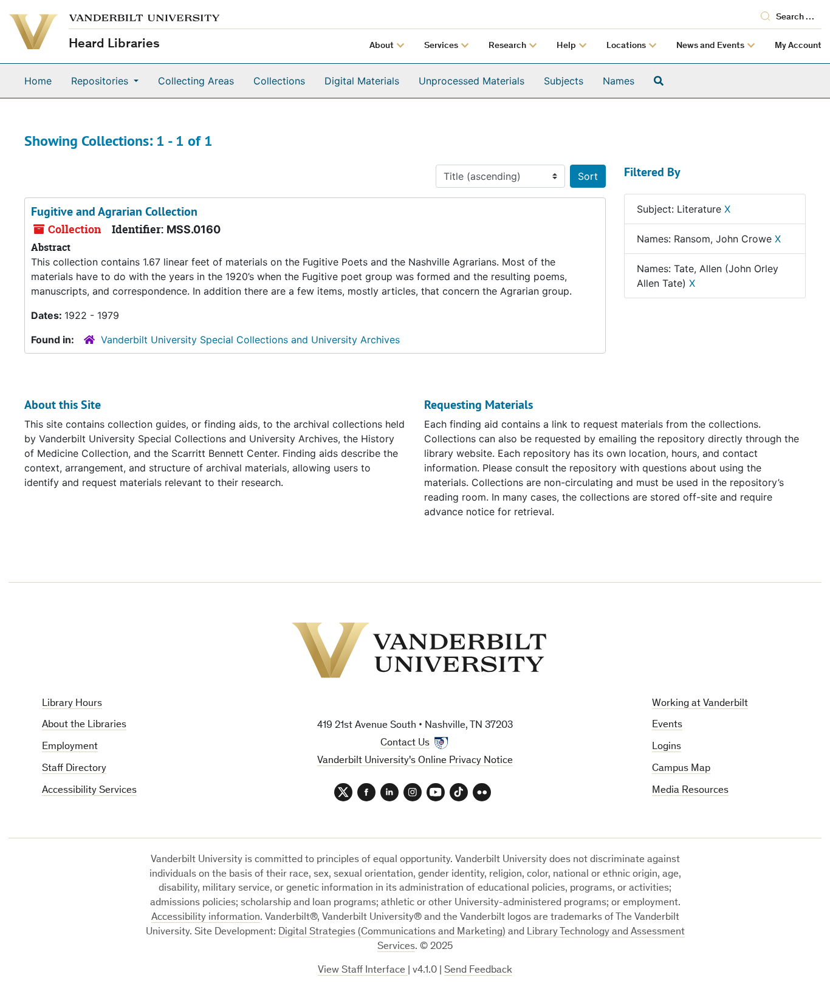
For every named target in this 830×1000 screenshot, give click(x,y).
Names (618, 81)
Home (38, 81)
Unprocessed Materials (471, 81)
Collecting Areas (196, 81)
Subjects (563, 81)
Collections (279, 81)
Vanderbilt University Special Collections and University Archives (250, 340)
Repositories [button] (101, 81)
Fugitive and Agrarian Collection (114, 211)
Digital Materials (361, 81)
